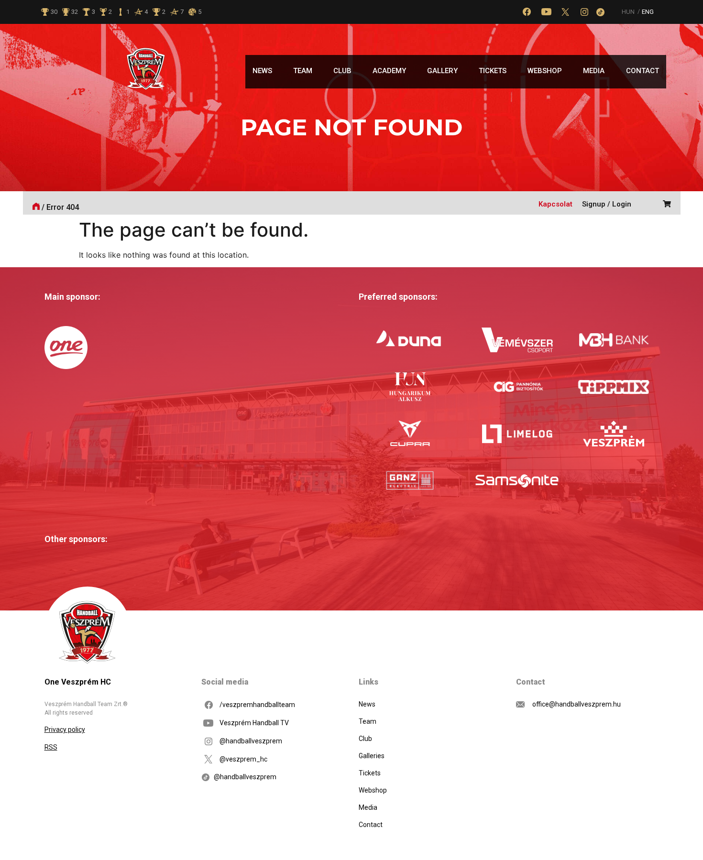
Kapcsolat (555, 204)
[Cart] (664, 203)
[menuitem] (628, 12)
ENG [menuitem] (648, 12)
